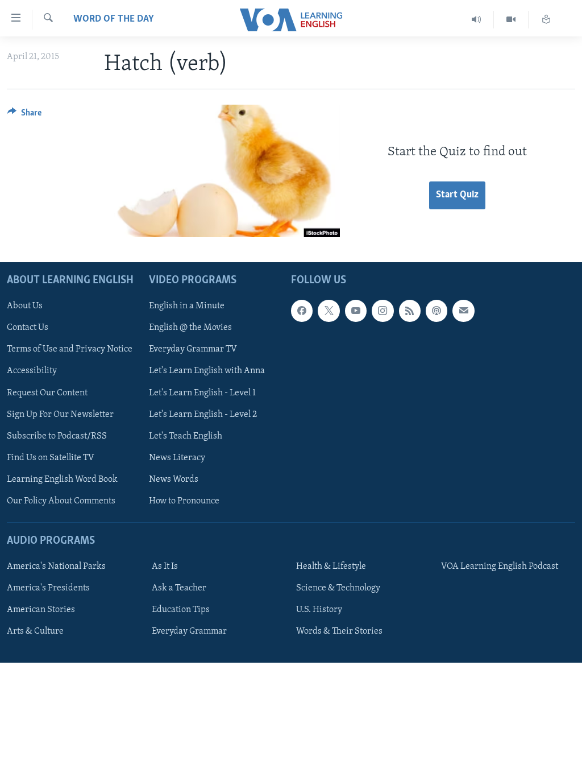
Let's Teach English (185, 435)
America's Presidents (48, 588)
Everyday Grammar (189, 631)
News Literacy (177, 457)
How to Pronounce (184, 500)
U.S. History (319, 609)
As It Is (165, 566)
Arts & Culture (35, 631)
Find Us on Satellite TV (50, 457)
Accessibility (32, 370)
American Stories (41, 609)
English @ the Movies (190, 327)
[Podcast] (436, 310)
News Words (173, 478)
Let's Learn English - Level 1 (202, 392)
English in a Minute (187, 306)
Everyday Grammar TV (193, 349)
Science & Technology (338, 588)
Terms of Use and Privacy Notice (69, 349)
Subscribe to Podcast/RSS (57, 435)
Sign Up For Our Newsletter (60, 414)
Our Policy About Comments (61, 500)
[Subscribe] (463, 310)
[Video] (511, 19)
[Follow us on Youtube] (356, 310)
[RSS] (410, 310)
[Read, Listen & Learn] (546, 19)
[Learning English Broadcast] (476, 19)
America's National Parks (56, 566)
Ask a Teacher (179, 588)
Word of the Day (113, 19)
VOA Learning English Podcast (499, 566)
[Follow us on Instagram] (382, 310)
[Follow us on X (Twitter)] (328, 310)
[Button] (24, 115)
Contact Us (27, 327)
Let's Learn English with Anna (207, 370)
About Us (25, 306)
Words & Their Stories (339, 631)
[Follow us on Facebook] (302, 310)
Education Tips (181, 609)
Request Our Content (47, 392)
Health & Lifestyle (331, 566)
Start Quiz (457, 195)
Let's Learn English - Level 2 (203, 414)
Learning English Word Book (62, 478)
